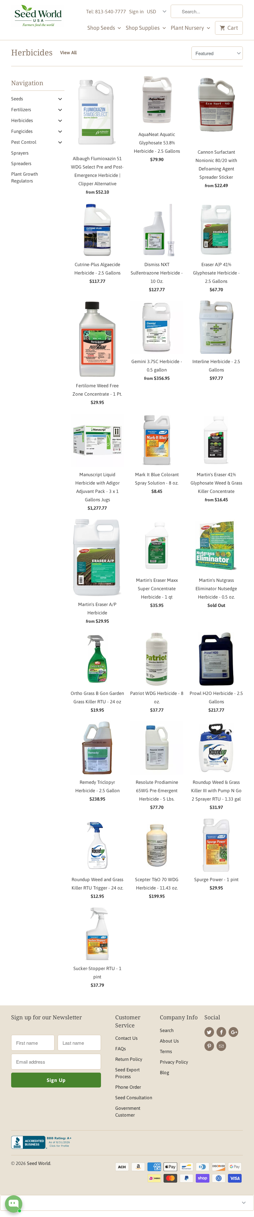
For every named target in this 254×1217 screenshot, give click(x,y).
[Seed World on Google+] (233, 1032)
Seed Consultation (133, 1097)
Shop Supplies (143, 27)
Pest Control (23, 142)
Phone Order (128, 1087)
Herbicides (32, 52)
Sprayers (19, 153)
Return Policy (128, 1059)
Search (166, 1030)
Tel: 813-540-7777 (106, 11)
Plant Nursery (188, 27)
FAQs (120, 1048)
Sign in (136, 11)
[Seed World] (37, 17)
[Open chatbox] (13, 1204)
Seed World (38, 1163)
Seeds (17, 98)
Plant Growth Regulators (24, 177)
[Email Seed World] (221, 1046)
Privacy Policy (174, 1062)
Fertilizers (21, 109)
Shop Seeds (101, 27)
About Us (169, 1040)
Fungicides (22, 131)
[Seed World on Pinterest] (209, 1046)
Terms (166, 1051)
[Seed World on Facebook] (221, 1032)
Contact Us (126, 1038)
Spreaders (21, 163)
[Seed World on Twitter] (209, 1032)
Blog (164, 1072)
